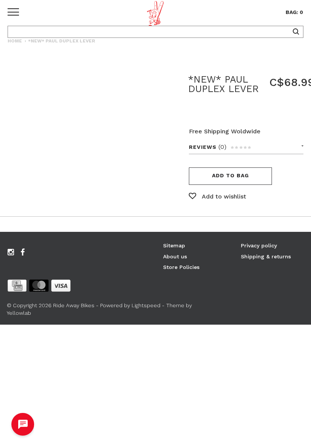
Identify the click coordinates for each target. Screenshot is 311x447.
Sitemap (174, 245)
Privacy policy (259, 245)
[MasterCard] (39, 287)
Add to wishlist (224, 196)
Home (15, 41)
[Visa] (61, 287)
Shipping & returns (266, 256)
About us (175, 256)
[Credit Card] (17, 287)
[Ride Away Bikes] (155, 15)
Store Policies (181, 267)
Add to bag (230, 175)
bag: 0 (294, 12)
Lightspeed (146, 305)
